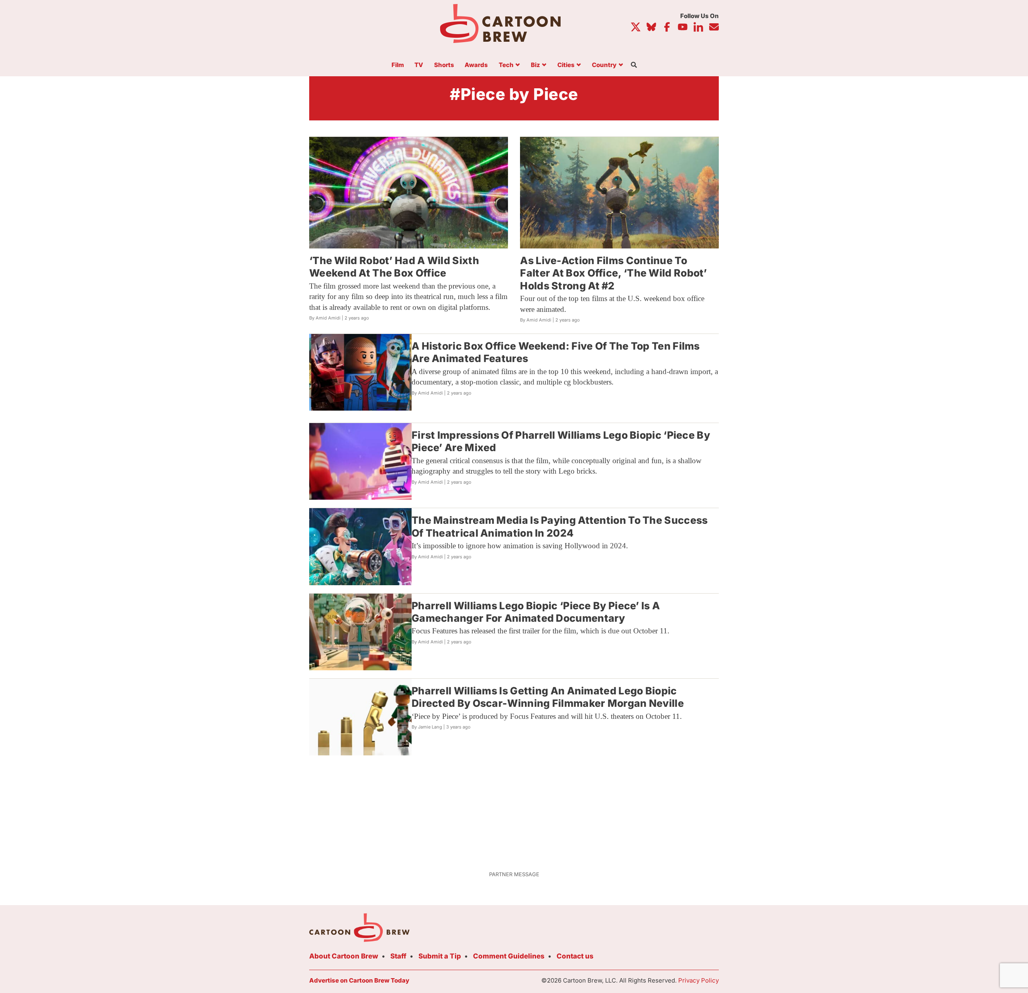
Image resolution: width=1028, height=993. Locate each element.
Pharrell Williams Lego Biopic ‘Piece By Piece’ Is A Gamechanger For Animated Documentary (536, 612)
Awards (476, 65)
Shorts (444, 65)
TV (418, 65)
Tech (506, 65)
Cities (566, 65)
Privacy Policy (698, 980)
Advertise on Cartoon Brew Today (359, 980)
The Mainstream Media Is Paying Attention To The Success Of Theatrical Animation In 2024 (560, 526)
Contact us (575, 956)
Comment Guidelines (509, 956)
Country (604, 65)
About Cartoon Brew (343, 956)
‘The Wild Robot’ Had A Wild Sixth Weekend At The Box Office (394, 266)
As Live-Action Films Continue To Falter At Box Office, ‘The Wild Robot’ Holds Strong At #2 (613, 273)
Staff (398, 956)
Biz (535, 65)
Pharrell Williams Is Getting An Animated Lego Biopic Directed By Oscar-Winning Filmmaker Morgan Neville (548, 697)
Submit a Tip (439, 956)
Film (398, 65)
